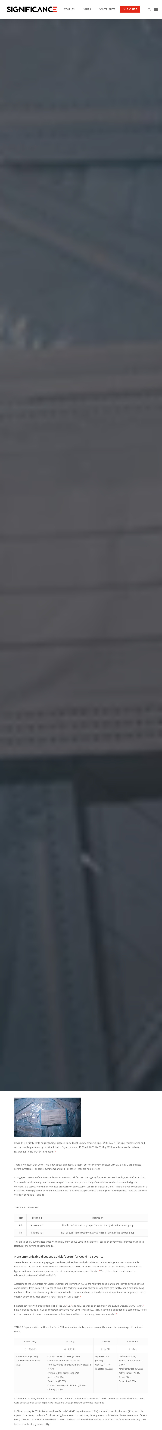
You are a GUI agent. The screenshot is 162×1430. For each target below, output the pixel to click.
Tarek (71, 600)
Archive (81, 576)
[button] (156, 9)
